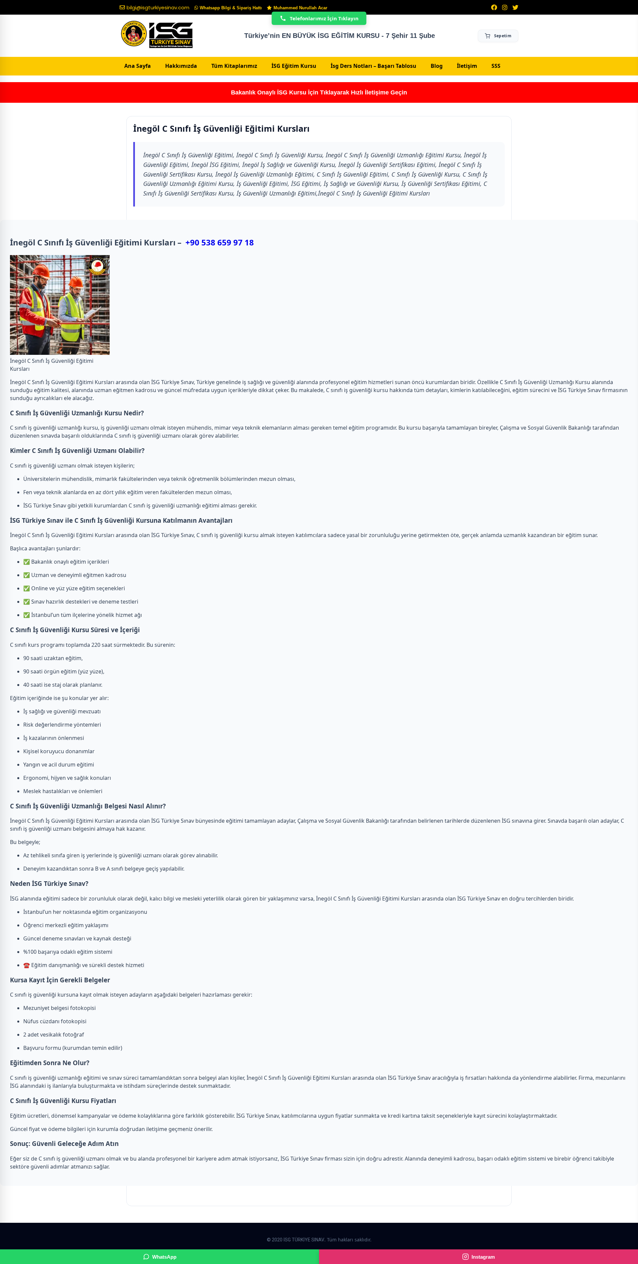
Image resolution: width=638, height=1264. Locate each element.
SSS (495, 66)
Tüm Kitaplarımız (234, 66)
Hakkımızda (181, 66)
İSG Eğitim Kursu (293, 66)
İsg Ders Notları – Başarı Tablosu (373, 66)
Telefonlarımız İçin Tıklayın (324, 18)
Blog (437, 66)
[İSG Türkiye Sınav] (157, 35)
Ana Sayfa (137, 66)
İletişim (467, 66)
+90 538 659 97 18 (219, 242)
